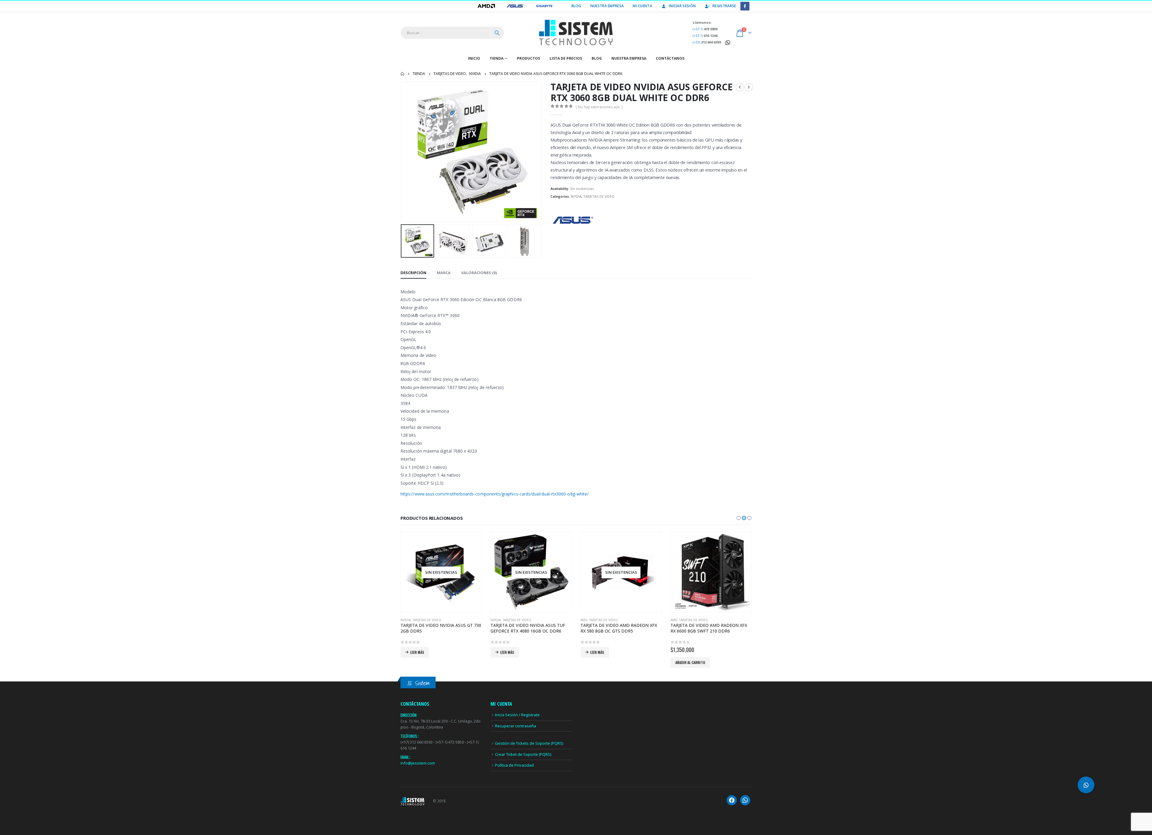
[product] (711, 572)
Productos (528, 58)
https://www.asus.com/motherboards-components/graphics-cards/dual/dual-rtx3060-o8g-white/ (494, 494)
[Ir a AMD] (486, 5)
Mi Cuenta (642, 5)
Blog (576, 5)
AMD (583, 620)
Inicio (474, 58)
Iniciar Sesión (682, 5)
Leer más (417, 652)
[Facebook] (744, 6)
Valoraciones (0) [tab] (479, 272)
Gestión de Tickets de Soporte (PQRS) (529, 743)
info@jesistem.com (417, 763)
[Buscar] (497, 33)
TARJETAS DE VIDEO (598, 196)
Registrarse (724, 5)
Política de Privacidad (514, 765)
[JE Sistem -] (576, 32)
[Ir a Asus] (515, 5)
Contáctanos (670, 58)
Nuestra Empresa (607, 5)
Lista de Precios (566, 58)
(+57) (707, 42)
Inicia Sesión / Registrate (517, 714)
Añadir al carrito (690, 662)
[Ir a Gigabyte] (545, 5)
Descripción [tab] (413, 272)
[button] (402, 151)
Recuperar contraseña (515, 726)
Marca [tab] (444, 272)
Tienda (496, 58)
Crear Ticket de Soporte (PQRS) (523, 754)
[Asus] (573, 220)
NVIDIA (576, 196)
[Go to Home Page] (402, 73)
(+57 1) (705, 29)
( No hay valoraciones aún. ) (599, 106)
